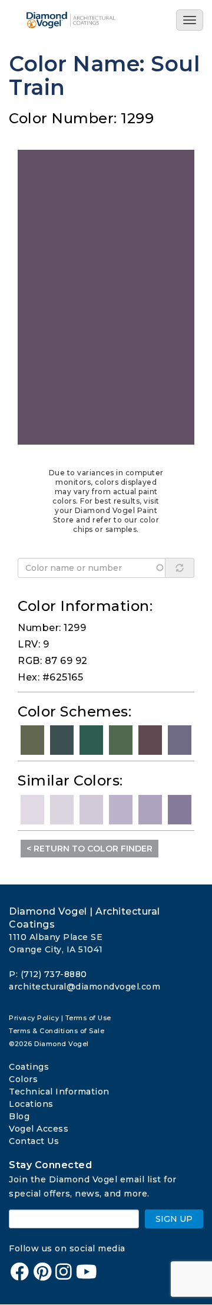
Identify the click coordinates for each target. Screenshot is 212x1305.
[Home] (75, 20)
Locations (31, 1104)
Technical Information (59, 1091)
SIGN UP (174, 1219)
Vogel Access (38, 1128)
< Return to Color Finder (89, 848)
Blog (19, 1116)
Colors (23, 1079)
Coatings (29, 1066)
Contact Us (34, 1141)
